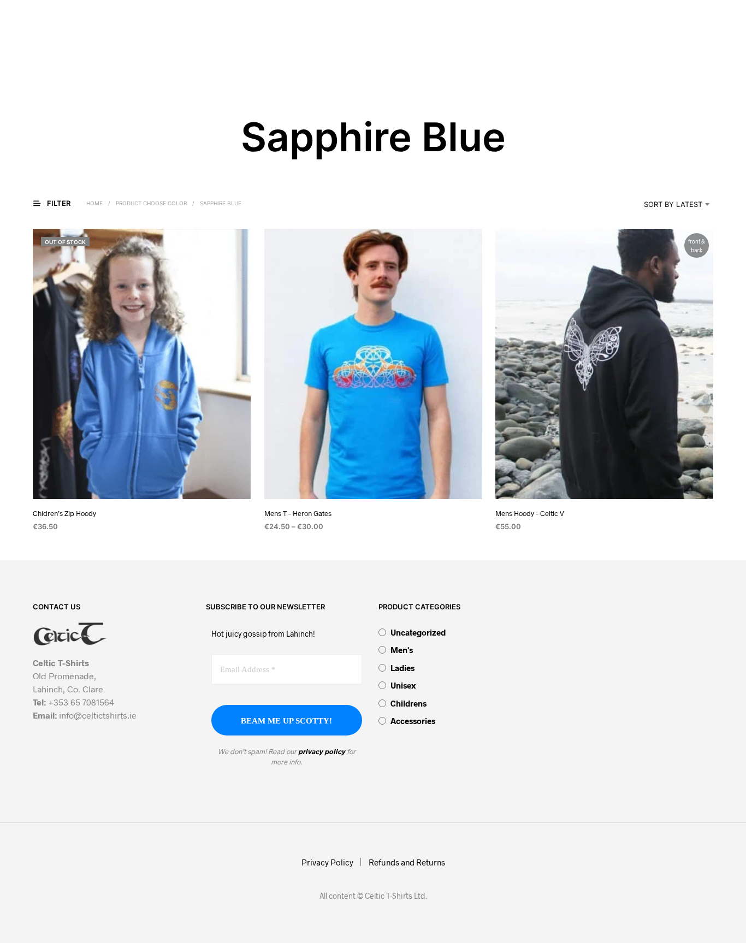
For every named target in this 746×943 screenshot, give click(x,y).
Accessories (412, 721)
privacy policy (321, 751)
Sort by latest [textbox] (673, 204)
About (224, 50)
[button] (504, 49)
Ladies (402, 668)
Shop (333, 50)
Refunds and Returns (407, 862)
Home (184, 50)
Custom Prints (391, 50)
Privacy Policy (327, 862)
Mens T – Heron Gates (297, 513)
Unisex (403, 685)
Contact (450, 50)
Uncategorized (418, 632)
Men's (401, 650)
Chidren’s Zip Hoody (64, 513)
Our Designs (281, 50)
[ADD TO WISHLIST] (141, 479)
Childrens (408, 703)
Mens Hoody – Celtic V (529, 513)
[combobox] (659, 204)
